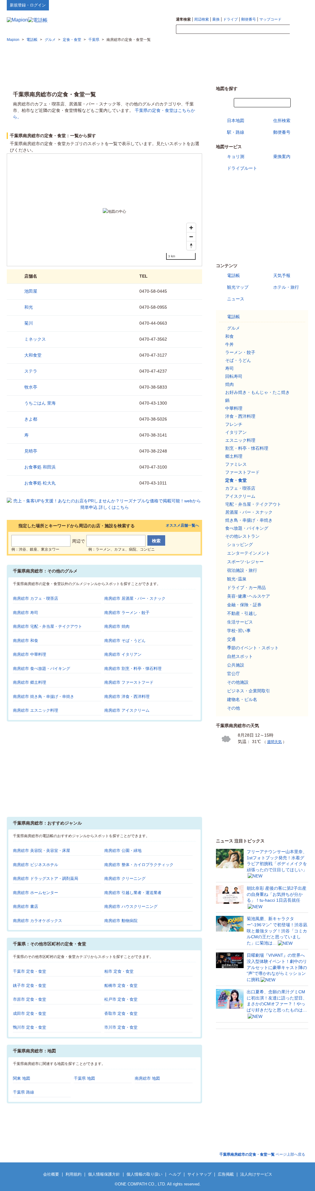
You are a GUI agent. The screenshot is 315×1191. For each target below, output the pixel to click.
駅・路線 (235, 132)
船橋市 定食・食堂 (121, 985)
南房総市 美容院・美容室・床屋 (41, 850)
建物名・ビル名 (242, 699)
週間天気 (274, 742)
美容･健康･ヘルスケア (248, 596)
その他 (233, 708)
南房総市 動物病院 (121, 920)
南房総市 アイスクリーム (127, 710)
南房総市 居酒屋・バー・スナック (134, 598)
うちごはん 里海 (40, 403)
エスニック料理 (240, 440)
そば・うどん (238, 360)
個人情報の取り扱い (144, 1174)
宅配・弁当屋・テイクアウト (253, 504)
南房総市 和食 (25, 640)
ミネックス (35, 339)
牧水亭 (30, 387)
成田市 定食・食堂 (29, 1013)
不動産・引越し (242, 613)
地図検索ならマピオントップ (248, 5)
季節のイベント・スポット (253, 647)
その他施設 (238, 682)
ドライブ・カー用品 (246, 587)
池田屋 (30, 291)
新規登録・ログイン (28, 5)
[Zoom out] (191, 236)
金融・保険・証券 (244, 604)
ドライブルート (242, 168)
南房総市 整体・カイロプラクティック (138, 864)
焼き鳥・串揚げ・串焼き (249, 520)
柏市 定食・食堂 (119, 971)
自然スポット (240, 656)
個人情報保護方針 (104, 1174)
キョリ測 (235, 156)
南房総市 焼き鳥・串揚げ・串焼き (43, 696)
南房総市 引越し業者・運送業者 (132, 892)
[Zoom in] (191, 227)
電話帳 (233, 275)
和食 (229, 336)
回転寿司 (233, 376)
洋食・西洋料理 (240, 416)
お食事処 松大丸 (40, 483)
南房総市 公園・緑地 (123, 850)
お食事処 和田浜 (40, 467)
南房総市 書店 (25, 906)
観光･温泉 (236, 578)
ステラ (30, 371)
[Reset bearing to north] (191, 245)
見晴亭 (30, 451)
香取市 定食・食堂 (121, 1013)
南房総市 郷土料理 (29, 682)
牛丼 (229, 344)
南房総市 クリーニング (125, 878)
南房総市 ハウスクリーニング (131, 906)
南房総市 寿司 (25, 612)
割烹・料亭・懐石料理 (246, 448)
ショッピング (240, 544)
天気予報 (281, 275)
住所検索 (281, 120)
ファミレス (236, 464)
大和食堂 (33, 355)
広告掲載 (226, 1174)
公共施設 (235, 665)
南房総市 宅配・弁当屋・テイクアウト (47, 626)
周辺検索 (201, 19)
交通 (231, 639)
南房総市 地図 (147, 1078)
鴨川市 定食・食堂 (29, 1027)
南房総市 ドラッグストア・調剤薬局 (45, 878)
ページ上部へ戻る (262, 1154)
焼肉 (229, 384)
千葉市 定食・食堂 (29, 971)
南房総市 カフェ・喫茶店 (35, 598)
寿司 (229, 368)
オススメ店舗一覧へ (182, 526)
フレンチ (233, 424)
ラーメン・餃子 (240, 352)
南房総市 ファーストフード (129, 682)
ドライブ (230, 19)
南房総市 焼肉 (117, 626)
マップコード (270, 19)
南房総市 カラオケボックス (37, 920)
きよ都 (30, 419)
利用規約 (74, 1174)
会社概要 (51, 1174)
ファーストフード (242, 472)
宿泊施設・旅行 (242, 570)
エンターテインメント (248, 553)
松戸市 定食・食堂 (121, 999)
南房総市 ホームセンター (35, 892)
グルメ (233, 328)
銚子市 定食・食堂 (29, 985)
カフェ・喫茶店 (240, 488)
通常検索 (183, 19)
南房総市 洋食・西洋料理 (127, 696)
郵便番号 (248, 19)
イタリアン (236, 432)
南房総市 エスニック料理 (35, 710)
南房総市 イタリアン (123, 654)
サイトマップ (298, 5)
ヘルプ (279, 5)
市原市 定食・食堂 (29, 999)
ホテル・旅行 (286, 287)
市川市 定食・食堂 (121, 1027)
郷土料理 (233, 456)
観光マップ (238, 287)
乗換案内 (281, 156)
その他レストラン (242, 536)
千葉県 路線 (23, 1092)
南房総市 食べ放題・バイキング (41, 668)
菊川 (28, 323)
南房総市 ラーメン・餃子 (127, 612)
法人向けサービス (256, 1174)
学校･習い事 (239, 630)
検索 (299, 29)
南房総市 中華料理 (29, 654)
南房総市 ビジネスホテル (35, 864)
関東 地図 (21, 1078)
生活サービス (240, 621)
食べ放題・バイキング (246, 528)
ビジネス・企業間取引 (248, 690)
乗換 (216, 19)
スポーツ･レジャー (245, 561)
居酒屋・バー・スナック (249, 512)
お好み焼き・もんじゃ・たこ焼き (257, 392)
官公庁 (233, 673)
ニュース (235, 298)
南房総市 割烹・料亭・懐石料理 (132, 668)
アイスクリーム (240, 496)
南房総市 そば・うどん (125, 640)
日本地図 (235, 120)
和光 (28, 307)
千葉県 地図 (84, 1078)
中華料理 (233, 408)
